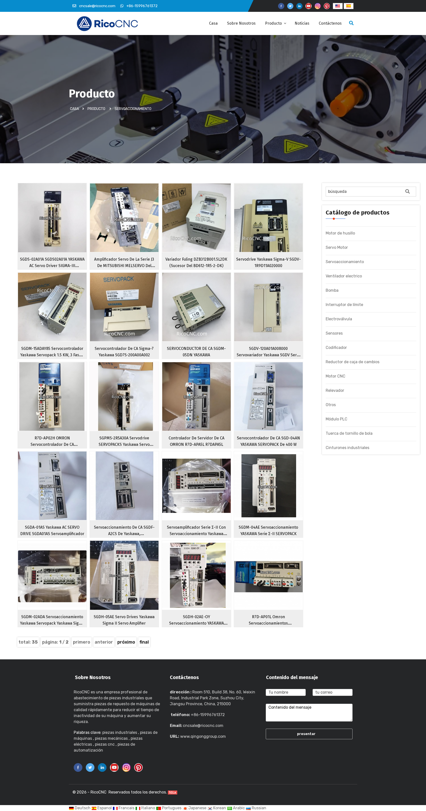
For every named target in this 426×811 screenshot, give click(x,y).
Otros (331, 404)
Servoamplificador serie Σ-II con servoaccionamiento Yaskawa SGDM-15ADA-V (196, 533)
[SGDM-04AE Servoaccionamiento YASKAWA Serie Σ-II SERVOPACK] (278, 494)
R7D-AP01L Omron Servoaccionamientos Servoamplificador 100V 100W (268, 623)
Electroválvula (339, 319)
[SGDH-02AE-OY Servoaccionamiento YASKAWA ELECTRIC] (206, 584)
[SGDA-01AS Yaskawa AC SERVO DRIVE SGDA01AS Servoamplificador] (62, 494)
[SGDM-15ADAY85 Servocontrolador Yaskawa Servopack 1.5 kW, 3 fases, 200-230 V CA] (62, 316)
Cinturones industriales (347, 447)
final (144, 642)
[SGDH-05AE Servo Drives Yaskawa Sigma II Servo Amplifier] (134, 584)
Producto (274, 23)
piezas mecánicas (111, 738)
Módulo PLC (336, 419)
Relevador (335, 390)
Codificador (336, 347)
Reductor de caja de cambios (352, 362)
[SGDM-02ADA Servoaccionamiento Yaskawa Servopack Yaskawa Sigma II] (62, 584)
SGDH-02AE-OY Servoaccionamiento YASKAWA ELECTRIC (196, 623)
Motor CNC (335, 376)
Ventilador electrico (344, 276)
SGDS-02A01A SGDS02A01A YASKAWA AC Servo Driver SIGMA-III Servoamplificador (52, 265)
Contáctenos (331, 23)
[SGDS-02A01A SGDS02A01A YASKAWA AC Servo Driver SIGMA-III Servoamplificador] (62, 226)
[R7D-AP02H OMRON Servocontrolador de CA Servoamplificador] (62, 405)
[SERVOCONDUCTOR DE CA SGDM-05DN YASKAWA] (206, 316)
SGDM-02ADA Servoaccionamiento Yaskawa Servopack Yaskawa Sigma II (52, 623)
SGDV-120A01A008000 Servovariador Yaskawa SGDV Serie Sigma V (268, 355)
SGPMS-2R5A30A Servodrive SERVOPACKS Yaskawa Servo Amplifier (124, 444)
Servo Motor (337, 247)
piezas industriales (119, 732)
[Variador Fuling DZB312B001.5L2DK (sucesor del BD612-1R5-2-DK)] (206, 226)
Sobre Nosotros (241, 23)
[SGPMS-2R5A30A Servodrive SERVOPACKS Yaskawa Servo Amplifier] (134, 405)
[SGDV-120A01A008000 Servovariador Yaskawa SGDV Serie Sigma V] (278, 316)
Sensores (334, 333)
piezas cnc (105, 744)
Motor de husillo (340, 233)
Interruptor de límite (344, 304)
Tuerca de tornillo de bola (349, 433)
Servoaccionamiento (133, 109)
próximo (126, 642)
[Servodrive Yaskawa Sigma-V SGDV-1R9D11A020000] (278, 226)
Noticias (302, 23)
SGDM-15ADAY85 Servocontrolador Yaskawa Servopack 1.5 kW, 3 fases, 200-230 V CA (52, 355)
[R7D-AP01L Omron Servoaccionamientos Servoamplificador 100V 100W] (278, 584)
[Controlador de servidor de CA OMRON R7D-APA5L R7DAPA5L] (206, 405)
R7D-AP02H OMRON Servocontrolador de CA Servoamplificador (52, 444)
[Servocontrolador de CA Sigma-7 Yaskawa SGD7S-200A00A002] (134, 316)
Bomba (332, 290)
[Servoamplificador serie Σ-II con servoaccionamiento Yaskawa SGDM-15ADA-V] (206, 494)
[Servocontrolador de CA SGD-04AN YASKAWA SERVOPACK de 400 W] (278, 405)
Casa (213, 23)
